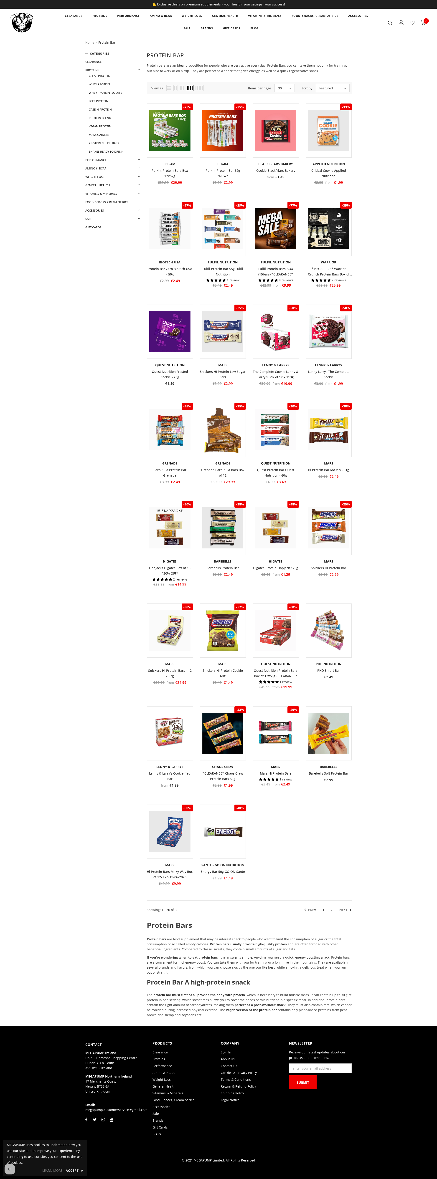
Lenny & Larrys (275, 365)
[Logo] (32, 23)
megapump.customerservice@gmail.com (116, 1110)
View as (157, 88)
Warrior (328, 262)
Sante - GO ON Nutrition (222, 865)
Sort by (307, 88)
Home (89, 42)
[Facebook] (86, 1122)
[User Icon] (401, 23)
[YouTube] (111, 1122)
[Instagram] (103, 1122)
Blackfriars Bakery (275, 164)
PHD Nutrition (328, 664)
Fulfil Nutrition (223, 262)
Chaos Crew (222, 767)
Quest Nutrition (170, 365)
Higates (170, 561)
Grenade (169, 463)
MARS (222, 365)
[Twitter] (95, 1122)
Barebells (222, 561)
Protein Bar (106, 42)
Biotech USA (169, 262)
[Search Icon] (390, 22)
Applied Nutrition (329, 164)
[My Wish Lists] (412, 22)
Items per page (259, 88)
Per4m (170, 164)
